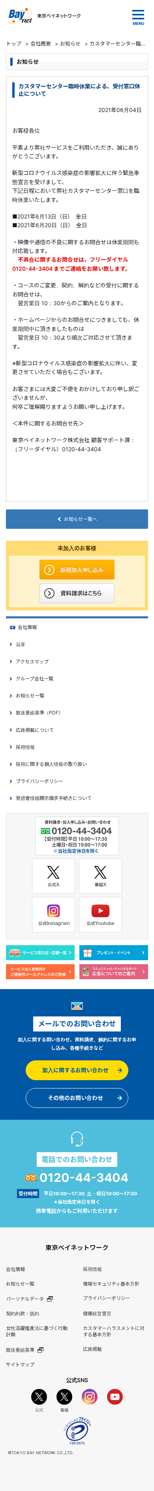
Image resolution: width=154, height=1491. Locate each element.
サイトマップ (20, 1365)
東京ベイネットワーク (44, 16)
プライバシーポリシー (39, 781)
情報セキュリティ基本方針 (111, 1284)
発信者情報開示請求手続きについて (54, 798)
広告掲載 (92, 1349)
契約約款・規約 (22, 1313)
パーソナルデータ (25, 1299)
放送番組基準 (20, 1350)
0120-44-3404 (83, 1177)
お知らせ (70, 43)
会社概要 (40, 43)
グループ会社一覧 (34, 679)
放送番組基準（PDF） (39, 713)
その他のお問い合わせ (75, 1097)
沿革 (20, 645)
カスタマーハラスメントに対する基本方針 (114, 1331)
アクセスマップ (32, 662)
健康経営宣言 (97, 1313)
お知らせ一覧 (30, 696)
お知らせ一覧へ (80, 519)
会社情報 (27, 627)
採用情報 (25, 747)
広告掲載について (35, 730)
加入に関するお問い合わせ (75, 1070)
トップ (13, 43)
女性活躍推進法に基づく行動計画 (37, 1331)
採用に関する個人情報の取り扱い (51, 764)
